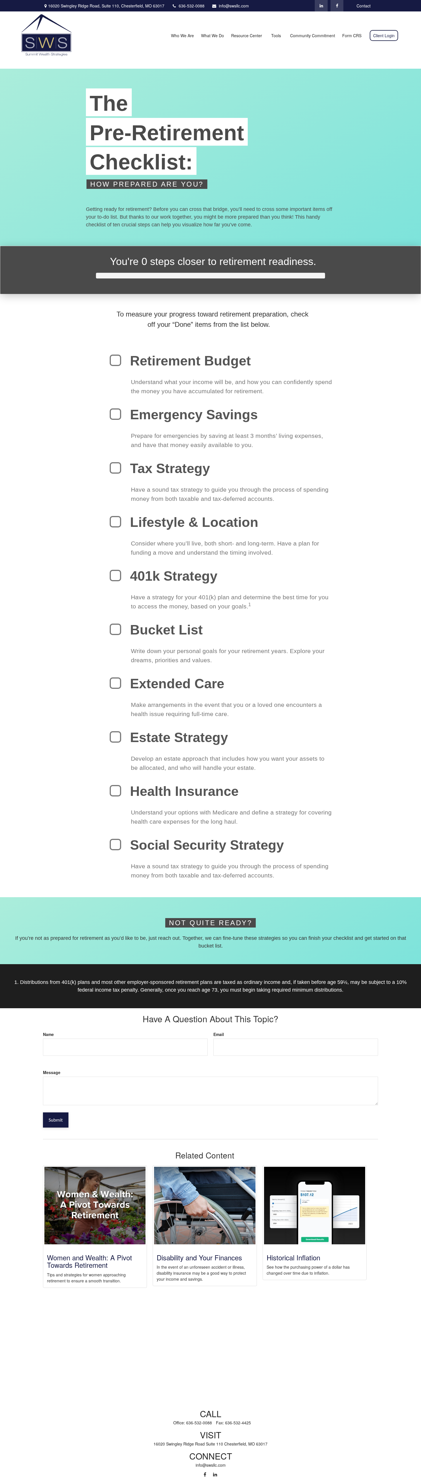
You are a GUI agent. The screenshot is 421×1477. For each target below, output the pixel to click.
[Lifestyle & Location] (115, 521)
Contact (364, 6)
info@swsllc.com (234, 6)
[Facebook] (336, 5)
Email (218, 1034)
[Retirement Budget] (115, 360)
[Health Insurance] (115, 790)
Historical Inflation (293, 1257)
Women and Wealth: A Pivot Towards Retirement (89, 1261)
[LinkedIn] (321, 5)
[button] (182, 35)
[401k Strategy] (115, 575)
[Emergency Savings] (115, 414)
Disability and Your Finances (199, 1257)
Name (48, 1034)
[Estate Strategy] (115, 737)
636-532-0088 (191, 6)
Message (51, 1072)
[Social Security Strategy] (115, 844)
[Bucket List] (115, 629)
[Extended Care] (115, 683)
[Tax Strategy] (115, 468)
